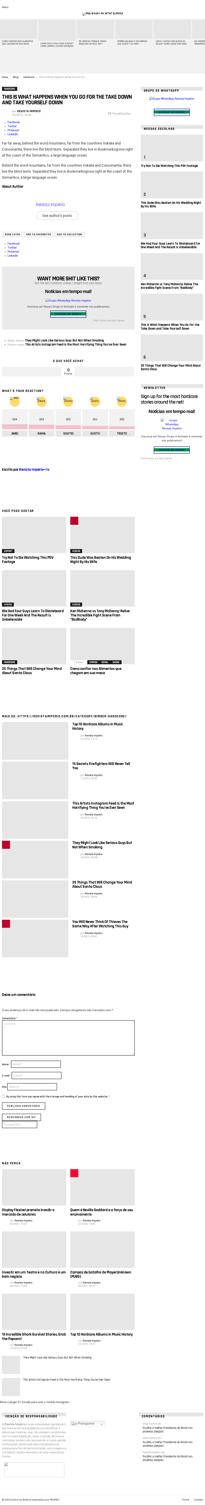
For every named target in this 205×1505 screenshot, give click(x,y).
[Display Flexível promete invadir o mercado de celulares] (34, 1187)
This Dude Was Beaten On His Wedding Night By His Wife (100, 559)
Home (185, 1499)
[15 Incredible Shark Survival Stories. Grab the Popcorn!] (34, 1312)
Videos (76, 551)
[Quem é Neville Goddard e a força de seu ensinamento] (102, 1187)
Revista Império (50, 205)
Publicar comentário (23, 1106)
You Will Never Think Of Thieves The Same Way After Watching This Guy (100, 924)
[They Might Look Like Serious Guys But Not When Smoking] (35, 859)
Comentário (9, 1018)
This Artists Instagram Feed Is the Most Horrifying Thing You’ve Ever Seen (103, 805)
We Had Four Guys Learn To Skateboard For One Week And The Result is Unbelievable (33, 615)
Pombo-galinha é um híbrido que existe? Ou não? (132, 42)
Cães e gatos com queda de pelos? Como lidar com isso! (171, 42)
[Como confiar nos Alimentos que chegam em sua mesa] (18, 29)
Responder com (21, 1117)
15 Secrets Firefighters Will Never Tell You (101, 766)
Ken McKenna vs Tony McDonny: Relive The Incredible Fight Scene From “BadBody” (100, 615)
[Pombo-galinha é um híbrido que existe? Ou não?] (134, 29)
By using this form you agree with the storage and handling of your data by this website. (58, 1096)
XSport (8, 551)
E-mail (6, 1075)
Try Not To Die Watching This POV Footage (27, 559)
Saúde (116, 662)
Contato (198, 1499)
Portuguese (85, 1423)
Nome (6, 1064)
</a (34, 469)
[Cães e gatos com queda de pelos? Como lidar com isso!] (172, 29)
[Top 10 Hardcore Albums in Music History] (35, 741)
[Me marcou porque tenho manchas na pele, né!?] (95, 29)
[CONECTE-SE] (200, 5)
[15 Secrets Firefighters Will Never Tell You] (35, 780)
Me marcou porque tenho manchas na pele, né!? (92, 42)
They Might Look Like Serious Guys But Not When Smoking (102, 845)
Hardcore (9, 662)
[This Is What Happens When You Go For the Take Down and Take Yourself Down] (172, 307)
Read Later (12, 234)
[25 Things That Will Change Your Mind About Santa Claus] (34, 646)
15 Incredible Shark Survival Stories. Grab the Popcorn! (34, 1336)
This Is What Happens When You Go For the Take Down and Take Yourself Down (170, 327)
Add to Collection (69, 234)
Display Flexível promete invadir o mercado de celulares (28, 1212)
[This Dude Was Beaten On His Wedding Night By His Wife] (102, 535)
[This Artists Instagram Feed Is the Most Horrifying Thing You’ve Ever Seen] (35, 820)
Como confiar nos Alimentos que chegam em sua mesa (17, 42)
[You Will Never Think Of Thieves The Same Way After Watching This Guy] (35, 938)
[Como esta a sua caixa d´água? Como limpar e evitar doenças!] (57, 30)
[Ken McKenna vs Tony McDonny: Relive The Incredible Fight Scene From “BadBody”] (102, 588)
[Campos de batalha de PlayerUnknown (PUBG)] (102, 1249)
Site (4, 1087)
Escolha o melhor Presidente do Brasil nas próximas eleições (168, 1429)
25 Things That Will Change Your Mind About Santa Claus (32, 671)
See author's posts (57, 215)
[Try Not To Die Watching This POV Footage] (34, 535)
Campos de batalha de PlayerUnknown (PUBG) (100, 1274)
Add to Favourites (38, 234)
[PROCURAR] (193, 5)
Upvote (31, 371)
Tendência (74, 521)
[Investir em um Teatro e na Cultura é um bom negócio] (34, 1249)
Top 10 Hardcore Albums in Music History (97, 726)
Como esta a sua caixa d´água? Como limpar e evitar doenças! (56, 45)
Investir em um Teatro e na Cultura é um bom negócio (34, 1274)
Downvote (104, 371)
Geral (105, 662)
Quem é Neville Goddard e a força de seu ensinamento (101, 1212)
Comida (93, 662)
